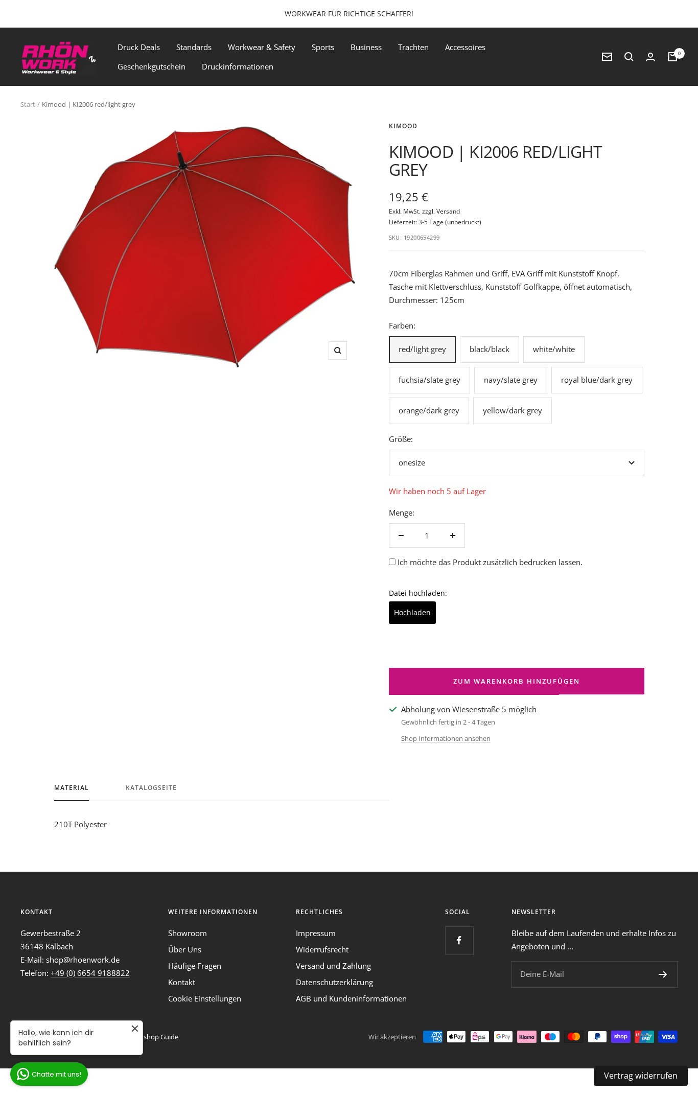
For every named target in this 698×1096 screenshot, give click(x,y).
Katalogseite (151, 788)
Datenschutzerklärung (334, 982)
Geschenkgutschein (151, 66)
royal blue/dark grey (597, 380)
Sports (323, 47)
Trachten (413, 47)
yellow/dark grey (512, 410)
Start (27, 104)
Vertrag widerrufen (641, 1075)
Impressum (316, 933)
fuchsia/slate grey (429, 380)
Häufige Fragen (194, 966)
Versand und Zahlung (333, 966)
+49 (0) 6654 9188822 (90, 973)
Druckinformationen (237, 66)
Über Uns (184, 949)
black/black (489, 349)
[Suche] (629, 56)
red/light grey (422, 349)
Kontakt (181, 982)
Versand (448, 211)
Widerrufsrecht (322, 949)
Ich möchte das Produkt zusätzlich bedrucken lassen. (490, 562)
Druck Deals (139, 47)
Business (366, 47)
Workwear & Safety (261, 47)
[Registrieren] (663, 974)
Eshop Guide (159, 1036)
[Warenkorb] (672, 56)
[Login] (650, 57)
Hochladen (412, 612)
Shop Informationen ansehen (446, 738)
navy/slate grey (511, 380)
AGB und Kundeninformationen (351, 998)
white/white (554, 349)
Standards (194, 47)
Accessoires (465, 47)
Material (71, 788)
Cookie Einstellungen (204, 998)
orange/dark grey (429, 410)
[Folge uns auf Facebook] (459, 940)
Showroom (187, 933)
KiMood (403, 126)
